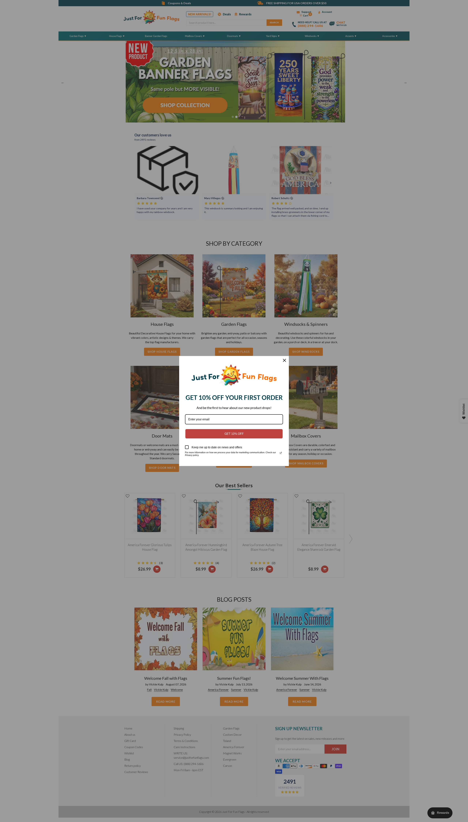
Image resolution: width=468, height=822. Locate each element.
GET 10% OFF (234, 433)
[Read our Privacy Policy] (281, 453)
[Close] (284, 360)
